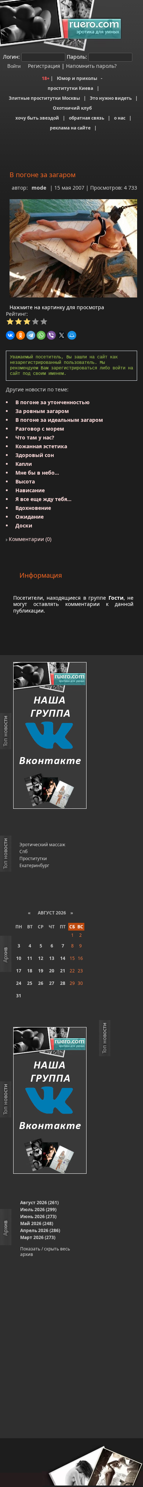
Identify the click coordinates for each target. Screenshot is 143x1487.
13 (51, 958)
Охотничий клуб (72, 108)
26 (40, 983)
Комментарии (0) (29, 539)
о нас (119, 118)
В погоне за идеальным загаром (59, 419)
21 (62, 971)
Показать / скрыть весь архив (45, 1251)
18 (29, 971)
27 (51, 983)
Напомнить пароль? (91, 65)
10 (18, 958)
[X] (61, 335)
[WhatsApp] (41, 335)
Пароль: (77, 56)
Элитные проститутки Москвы (44, 98)
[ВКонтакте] (10, 335)
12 (40, 958)
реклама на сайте (70, 128)
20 (51, 971)
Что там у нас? (34, 437)
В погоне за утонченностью (52, 402)
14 (62, 958)
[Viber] (51, 335)
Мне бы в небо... (37, 472)
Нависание (30, 490)
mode (39, 187)
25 (29, 983)
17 (18, 971)
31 (18, 996)
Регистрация (43, 65)
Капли (23, 463)
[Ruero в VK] (50, 736)
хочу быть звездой (37, 118)
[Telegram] (30, 335)
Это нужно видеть (111, 98)
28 (62, 983)
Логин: (11, 56)
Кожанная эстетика (41, 446)
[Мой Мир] (71, 335)
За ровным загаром (42, 411)
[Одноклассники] (20, 335)
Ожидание (29, 516)
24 (18, 983)
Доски (23, 525)
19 (40, 971)
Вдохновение (33, 507)
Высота (25, 481)
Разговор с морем (39, 428)
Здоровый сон (34, 455)
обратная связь (86, 118)
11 (29, 958)
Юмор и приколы (77, 78)
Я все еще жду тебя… (43, 499)
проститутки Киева (70, 88)
